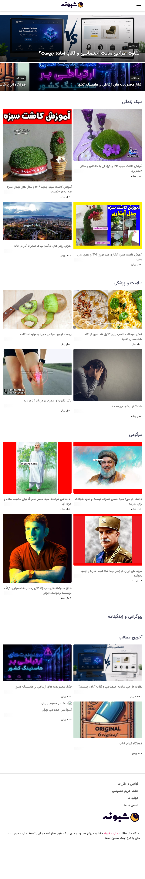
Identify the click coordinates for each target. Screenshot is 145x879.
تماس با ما (131, 805)
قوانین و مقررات (128, 783)
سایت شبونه (111, 833)
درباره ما (133, 798)
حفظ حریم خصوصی (125, 791)
